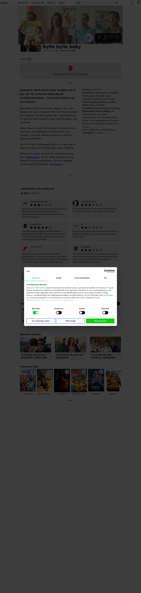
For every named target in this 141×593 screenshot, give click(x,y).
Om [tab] (105, 278)
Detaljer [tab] (59, 278)
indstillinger (108, 295)
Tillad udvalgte (70, 321)
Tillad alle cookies (100, 321)
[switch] (59, 312)
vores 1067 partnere (38, 288)
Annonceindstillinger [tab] (82, 278)
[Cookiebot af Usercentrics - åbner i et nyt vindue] (106, 271)
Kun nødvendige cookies (41, 321)
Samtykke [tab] (35, 278)
